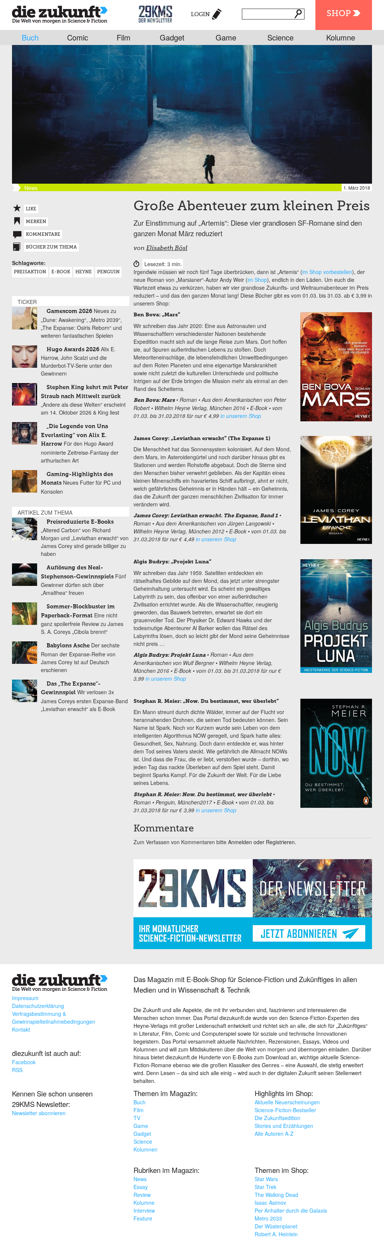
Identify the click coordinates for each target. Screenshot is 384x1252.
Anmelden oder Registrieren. (262, 842)
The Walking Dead (276, 1194)
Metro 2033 (268, 1218)
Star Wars (266, 1179)
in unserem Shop (240, 415)
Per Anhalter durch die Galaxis (291, 1210)
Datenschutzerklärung (38, 1005)
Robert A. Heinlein (276, 1234)
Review (142, 1194)
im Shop (257, 279)
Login (200, 14)
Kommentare (43, 234)
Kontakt (21, 1029)
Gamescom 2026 (69, 311)
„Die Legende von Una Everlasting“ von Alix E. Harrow (74, 435)
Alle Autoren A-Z (274, 1133)
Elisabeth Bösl (167, 249)
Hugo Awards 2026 (72, 349)
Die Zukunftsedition (277, 1118)
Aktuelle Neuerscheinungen (287, 1102)
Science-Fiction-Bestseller (285, 1110)
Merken (36, 222)
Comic (77, 37)
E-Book (60, 272)
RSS (17, 1070)
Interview (144, 1210)
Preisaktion (30, 272)
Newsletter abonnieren (39, 1113)
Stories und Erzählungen (284, 1125)
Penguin (108, 272)
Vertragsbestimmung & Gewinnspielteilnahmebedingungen (53, 1017)
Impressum (25, 998)
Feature (143, 1218)
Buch (30, 37)
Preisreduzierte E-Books (80, 522)
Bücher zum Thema (51, 247)
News (140, 1179)
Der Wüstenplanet (276, 1226)
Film (123, 37)
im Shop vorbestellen (327, 272)
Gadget (172, 37)
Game (226, 37)
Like (31, 209)
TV (137, 1118)
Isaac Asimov (270, 1202)
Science (280, 37)
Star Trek (265, 1187)
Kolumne (340, 37)
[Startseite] (60, 13)
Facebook (24, 1062)
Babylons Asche (68, 645)
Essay (141, 1187)
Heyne (83, 272)
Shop (339, 14)
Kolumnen (146, 1149)
